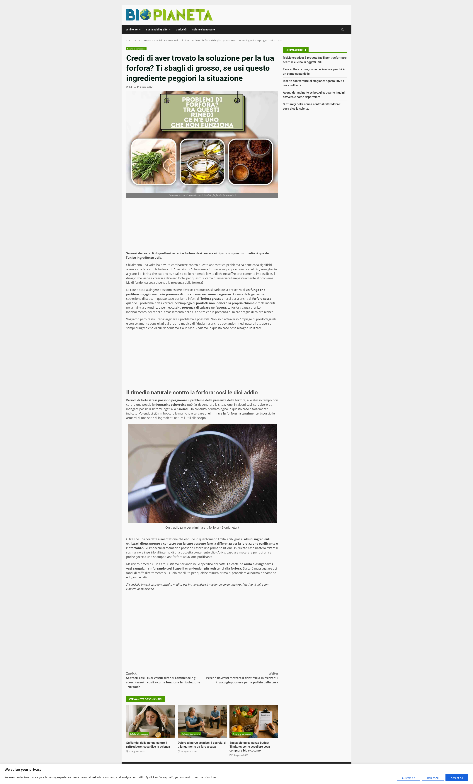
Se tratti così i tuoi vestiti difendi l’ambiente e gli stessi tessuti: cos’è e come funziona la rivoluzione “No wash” (163, 680)
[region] (236, 774)
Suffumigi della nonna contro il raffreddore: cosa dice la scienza (150, 721)
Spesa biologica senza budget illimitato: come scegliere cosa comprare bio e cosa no (253, 721)
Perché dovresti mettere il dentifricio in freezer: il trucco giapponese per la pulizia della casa (242, 677)
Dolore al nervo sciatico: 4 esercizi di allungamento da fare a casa (202, 721)
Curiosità (181, 29)
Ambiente (132, 29)
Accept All (457, 778)
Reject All (433, 778)
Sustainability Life (157, 29)
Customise (408, 778)
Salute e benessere (203, 29)
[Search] (342, 29)
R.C (130, 86)
